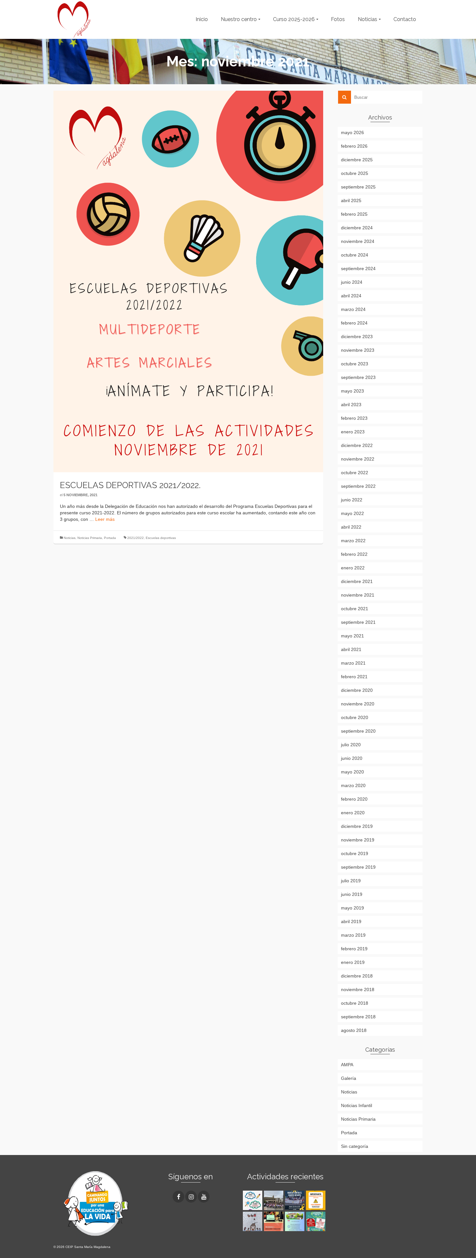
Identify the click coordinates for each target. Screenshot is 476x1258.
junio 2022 (351, 499)
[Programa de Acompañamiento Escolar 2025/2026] (274, 1221)
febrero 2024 (354, 323)
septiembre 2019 (358, 867)
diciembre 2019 (357, 826)
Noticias (69, 538)
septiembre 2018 (358, 1016)
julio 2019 (351, 880)
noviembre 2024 (357, 241)
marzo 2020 (353, 785)
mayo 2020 (352, 771)
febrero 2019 (354, 948)
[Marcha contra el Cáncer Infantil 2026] (274, 1200)
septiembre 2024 (358, 268)
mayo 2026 (352, 132)
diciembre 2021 (357, 581)
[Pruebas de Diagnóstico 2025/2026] (253, 1200)
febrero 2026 (354, 146)
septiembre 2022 (358, 486)
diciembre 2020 (357, 690)
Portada (110, 538)
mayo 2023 (352, 391)
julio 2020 (351, 744)
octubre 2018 (354, 1003)
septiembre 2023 (358, 377)
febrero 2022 (354, 554)
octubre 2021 (354, 608)
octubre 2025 (354, 173)
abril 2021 (351, 649)
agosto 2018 (354, 1030)
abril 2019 (351, 921)
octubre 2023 (354, 363)
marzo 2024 (353, 309)
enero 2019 (353, 962)
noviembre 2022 (357, 459)
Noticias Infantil (356, 1105)
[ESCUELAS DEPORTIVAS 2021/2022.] (188, 281)
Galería (348, 1078)
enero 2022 (353, 567)
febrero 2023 (354, 418)
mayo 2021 (352, 635)
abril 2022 (351, 527)
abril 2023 (351, 404)
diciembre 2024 (357, 227)
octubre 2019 (354, 853)
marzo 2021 (353, 663)
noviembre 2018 (357, 989)
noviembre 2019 (357, 839)
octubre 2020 (354, 717)
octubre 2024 (354, 254)
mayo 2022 (352, 513)
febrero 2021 (354, 676)
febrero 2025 (354, 214)
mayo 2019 (352, 907)
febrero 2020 (354, 799)
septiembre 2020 (358, 731)
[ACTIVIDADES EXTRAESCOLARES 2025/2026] (316, 1221)
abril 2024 (351, 295)
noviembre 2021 (357, 595)
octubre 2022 (354, 472)
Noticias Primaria (89, 538)
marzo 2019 (353, 935)
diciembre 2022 (357, 445)
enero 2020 (353, 812)
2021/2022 (135, 538)
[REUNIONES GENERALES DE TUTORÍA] (295, 1221)
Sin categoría (354, 1146)
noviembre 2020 (357, 703)
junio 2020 (351, 758)
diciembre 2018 (357, 975)
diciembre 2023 (357, 336)
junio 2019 (351, 894)
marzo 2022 (353, 540)
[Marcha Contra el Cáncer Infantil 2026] (295, 1200)
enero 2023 (353, 431)
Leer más (105, 519)
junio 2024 (351, 282)
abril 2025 (351, 200)
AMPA (347, 1064)
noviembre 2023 (357, 350)
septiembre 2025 (358, 186)
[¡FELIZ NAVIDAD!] (253, 1221)
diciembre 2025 (357, 159)
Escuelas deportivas (161, 538)
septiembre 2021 (358, 622)
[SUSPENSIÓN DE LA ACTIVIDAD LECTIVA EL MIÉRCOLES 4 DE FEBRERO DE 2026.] (316, 1200)
